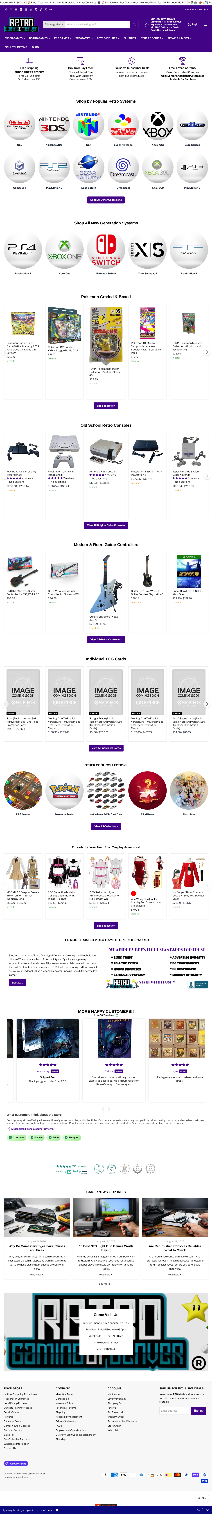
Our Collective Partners (17, 1439)
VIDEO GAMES (14, 38)
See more (104, 1283)
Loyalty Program (117, 1398)
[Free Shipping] (29, 69)
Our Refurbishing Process (18, 1407)
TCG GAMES (83, 38)
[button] (103, 1109)
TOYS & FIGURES (107, 38)
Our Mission (62, 1398)
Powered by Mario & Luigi (16, 1477)
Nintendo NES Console (102, 471)
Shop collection (106, 405)
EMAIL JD (17, 982)
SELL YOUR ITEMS (16, 47)
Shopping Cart (115, 1403)
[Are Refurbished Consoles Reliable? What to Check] (175, 1217)
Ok (198, 1510)
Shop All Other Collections (106, 199)
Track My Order (116, 1416)
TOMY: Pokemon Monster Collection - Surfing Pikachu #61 (105, 372)
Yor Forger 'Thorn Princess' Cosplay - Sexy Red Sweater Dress (188, 895)
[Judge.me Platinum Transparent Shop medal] (99, 1169)
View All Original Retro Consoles (106, 525)
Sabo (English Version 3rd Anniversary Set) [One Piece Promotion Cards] (22, 722)
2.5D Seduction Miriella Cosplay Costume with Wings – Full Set (61, 895)
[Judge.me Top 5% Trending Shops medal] (150, 1169)
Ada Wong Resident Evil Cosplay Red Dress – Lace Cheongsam (145, 902)
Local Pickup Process (15, 1403)
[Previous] (5, 352)
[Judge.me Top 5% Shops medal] (137, 1169)
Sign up (198, 1410)
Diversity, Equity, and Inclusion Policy (76, 1434)
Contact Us (10, 1448)
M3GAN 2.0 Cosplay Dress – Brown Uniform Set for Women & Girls (23, 895)
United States (195, 9)
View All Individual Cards (106, 748)
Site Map (60, 1439)
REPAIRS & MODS (178, 38)
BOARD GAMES (38, 38)
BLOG (35, 47)
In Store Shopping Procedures (20, 1394)
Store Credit (114, 1425)
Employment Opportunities (71, 1430)
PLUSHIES (130, 38)
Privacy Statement (66, 1421)
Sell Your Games (13, 1430)
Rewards (8, 1416)
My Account (114, 1394)
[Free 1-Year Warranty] (182, 69)
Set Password (115, 1412)
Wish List (113, 1430)
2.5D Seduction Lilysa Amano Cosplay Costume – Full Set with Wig (105, 895)
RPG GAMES (62, 38)
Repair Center (11, 1412)
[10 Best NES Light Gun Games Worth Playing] (106, 1217)
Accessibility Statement (69, 1416)
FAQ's (59, 1425)
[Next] (207, 352)
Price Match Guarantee (16, 1398)
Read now (35, 1274)
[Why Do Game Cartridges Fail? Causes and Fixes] (37, 1217)
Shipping (60, 1412)
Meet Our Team (64, 1394)
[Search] (134, 24)
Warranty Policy (64, 1403)
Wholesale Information (16, 1443)
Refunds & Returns (66, 1407)
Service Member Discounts (123, 1421)
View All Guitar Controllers (106, 639)
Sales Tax (9, 1434)
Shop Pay (87, 75)
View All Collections (106, 826)
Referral (112, 1407)
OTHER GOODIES (151, 38)
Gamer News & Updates (17, 1425)
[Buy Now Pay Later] (80, 69)
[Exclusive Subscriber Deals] (131, 69)
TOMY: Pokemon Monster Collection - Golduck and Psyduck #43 (187, 346)
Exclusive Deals (12, 1421)
